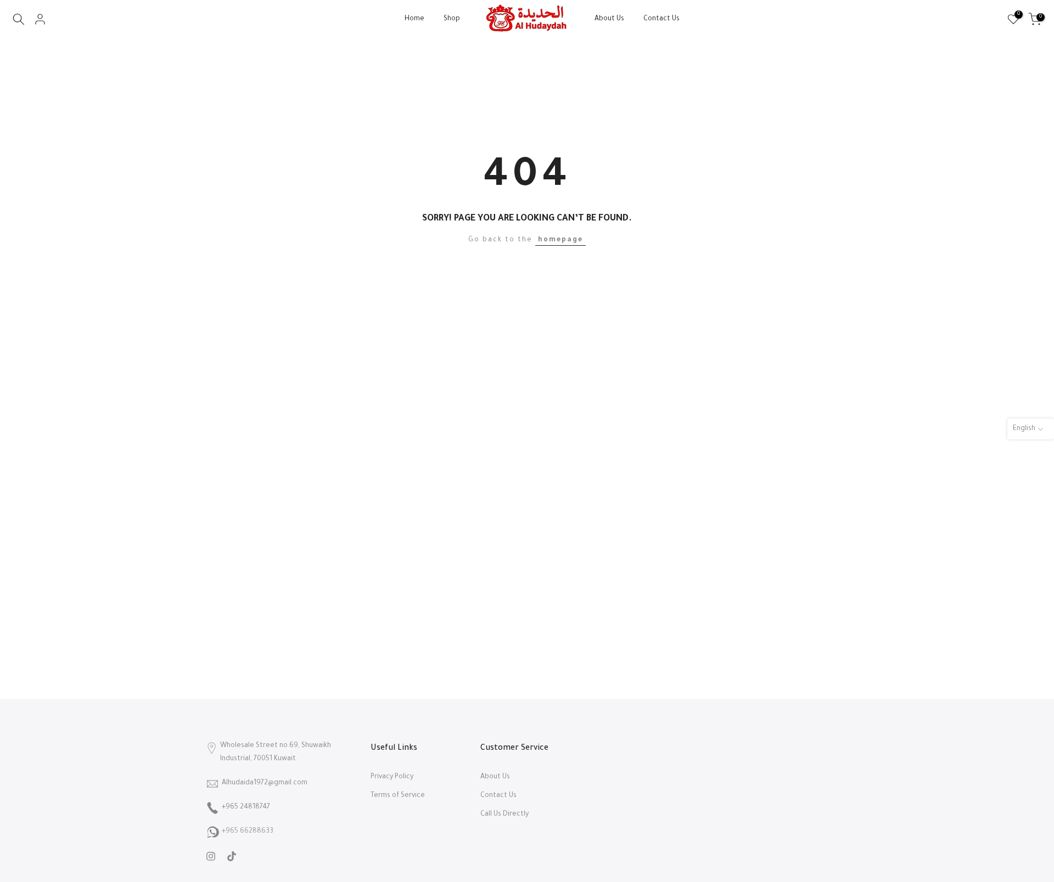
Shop (452, 19)
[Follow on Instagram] (211, 856)
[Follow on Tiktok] (232, 856)
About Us (609, 19)
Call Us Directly (504, 814)
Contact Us (661, 19)
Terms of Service (398, 796)
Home (414, 19)
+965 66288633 (247, 831)
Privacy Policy (392, 777)
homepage (560, 240)
